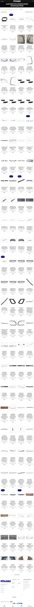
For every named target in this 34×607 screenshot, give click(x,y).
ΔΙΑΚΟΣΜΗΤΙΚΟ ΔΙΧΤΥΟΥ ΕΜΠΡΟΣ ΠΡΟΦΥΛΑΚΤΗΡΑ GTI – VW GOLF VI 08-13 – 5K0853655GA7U (21, 353)
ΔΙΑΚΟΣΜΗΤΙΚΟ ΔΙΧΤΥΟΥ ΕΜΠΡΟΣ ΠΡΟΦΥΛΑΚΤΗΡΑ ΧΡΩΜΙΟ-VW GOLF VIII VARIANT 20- (30, 374)
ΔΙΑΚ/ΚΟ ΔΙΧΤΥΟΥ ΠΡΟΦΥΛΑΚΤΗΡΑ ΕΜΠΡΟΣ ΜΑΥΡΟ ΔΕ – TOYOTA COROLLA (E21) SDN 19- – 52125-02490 (29, 47)
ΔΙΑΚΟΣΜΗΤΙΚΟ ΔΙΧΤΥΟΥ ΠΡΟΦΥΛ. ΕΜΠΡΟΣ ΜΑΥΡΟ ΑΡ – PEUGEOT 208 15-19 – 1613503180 (30, 503)
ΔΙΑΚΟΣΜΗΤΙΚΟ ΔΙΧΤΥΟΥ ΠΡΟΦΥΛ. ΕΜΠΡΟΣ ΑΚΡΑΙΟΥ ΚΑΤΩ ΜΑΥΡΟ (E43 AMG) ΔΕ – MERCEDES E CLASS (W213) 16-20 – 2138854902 (21, 482)
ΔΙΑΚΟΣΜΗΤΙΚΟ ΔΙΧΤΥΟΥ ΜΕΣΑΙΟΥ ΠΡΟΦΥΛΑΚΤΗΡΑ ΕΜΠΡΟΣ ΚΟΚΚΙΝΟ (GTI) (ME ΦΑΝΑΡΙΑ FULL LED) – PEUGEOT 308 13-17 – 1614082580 (4, 416)
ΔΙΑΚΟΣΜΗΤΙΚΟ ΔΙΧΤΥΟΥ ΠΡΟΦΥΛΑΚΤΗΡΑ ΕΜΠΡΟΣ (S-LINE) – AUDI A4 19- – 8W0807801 (29, 331)
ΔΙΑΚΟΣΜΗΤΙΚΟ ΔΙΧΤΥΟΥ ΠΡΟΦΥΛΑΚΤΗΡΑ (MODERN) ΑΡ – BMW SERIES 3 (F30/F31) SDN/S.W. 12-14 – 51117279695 (21, 524)
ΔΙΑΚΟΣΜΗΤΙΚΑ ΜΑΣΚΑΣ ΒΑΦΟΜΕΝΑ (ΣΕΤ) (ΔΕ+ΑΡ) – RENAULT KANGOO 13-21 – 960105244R (4, 149)
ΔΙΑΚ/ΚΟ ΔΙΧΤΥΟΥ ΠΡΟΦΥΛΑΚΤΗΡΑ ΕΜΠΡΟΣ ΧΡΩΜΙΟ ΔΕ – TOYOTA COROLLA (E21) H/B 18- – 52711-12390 (4, 89)
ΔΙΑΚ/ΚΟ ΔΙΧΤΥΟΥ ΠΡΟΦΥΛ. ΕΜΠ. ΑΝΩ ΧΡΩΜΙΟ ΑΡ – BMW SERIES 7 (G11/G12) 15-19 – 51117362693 (13, 27)
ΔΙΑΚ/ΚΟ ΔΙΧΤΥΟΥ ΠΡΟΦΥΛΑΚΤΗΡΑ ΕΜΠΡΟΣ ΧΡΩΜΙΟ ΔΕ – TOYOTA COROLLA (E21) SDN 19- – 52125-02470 (13, 89)
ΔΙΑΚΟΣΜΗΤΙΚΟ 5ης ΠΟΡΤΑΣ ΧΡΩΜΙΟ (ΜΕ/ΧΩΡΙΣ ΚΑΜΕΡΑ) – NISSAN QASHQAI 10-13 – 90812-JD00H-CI (29, 228)
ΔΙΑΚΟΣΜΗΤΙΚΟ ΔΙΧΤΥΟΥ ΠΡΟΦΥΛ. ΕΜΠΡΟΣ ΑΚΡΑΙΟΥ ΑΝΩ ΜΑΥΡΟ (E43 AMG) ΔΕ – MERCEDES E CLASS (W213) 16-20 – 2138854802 (4, 482)
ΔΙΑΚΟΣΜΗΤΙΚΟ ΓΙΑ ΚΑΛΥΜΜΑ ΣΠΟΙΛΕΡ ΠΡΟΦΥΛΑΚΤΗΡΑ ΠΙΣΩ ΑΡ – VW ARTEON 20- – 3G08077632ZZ (13, 269)
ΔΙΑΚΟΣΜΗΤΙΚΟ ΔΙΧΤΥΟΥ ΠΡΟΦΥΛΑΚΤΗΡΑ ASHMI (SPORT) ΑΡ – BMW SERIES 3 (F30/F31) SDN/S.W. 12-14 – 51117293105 (4, 588)
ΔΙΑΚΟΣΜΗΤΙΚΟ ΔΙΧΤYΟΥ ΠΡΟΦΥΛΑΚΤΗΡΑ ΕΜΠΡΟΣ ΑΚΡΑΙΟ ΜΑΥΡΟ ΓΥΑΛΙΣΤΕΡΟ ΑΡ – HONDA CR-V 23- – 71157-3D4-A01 (12, 310)
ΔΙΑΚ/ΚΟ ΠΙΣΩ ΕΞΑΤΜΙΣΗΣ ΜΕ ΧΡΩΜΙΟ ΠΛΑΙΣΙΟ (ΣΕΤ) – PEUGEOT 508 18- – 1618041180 (21, 89)
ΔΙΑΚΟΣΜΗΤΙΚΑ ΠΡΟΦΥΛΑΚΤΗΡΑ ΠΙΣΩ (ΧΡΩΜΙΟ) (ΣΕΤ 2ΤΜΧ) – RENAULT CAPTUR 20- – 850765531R (4, 169)
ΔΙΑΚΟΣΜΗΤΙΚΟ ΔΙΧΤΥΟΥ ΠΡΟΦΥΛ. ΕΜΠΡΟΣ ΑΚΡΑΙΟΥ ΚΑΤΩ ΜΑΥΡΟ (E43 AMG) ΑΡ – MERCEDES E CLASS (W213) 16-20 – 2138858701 (13, 482)
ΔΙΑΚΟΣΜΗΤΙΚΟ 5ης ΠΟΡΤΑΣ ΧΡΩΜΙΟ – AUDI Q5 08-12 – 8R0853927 (13, 227)
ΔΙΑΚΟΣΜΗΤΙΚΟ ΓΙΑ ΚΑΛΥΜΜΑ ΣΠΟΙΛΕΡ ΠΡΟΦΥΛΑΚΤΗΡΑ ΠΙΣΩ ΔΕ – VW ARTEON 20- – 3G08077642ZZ (21, 269)
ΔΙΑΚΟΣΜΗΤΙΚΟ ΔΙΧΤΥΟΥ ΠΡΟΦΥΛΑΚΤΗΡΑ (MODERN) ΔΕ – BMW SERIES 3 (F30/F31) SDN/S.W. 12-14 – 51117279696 (29, 524)
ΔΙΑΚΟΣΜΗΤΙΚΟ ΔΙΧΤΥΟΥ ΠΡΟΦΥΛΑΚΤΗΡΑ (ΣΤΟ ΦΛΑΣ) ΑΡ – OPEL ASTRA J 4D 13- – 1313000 (4, 566)
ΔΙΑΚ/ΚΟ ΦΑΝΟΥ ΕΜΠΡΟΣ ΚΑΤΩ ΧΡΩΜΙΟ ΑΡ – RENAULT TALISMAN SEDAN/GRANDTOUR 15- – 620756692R (4, 129)
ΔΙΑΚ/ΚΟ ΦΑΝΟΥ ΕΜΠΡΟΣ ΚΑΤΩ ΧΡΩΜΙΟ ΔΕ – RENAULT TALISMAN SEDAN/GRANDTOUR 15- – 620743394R (12, 129)
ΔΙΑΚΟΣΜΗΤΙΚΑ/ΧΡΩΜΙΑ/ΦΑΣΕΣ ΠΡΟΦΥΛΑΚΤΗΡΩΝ (4, 28)
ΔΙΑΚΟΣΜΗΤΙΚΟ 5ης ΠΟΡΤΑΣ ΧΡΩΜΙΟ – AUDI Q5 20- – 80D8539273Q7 (21, 227)
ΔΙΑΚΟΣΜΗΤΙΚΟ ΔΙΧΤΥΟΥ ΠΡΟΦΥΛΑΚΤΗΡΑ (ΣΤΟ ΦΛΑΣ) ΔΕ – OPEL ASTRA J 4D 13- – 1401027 (12, 566)
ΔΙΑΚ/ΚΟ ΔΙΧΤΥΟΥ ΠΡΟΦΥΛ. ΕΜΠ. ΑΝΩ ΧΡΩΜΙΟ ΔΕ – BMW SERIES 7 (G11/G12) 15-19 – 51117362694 (21, 27)
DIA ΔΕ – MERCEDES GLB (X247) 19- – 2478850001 (4, 26)
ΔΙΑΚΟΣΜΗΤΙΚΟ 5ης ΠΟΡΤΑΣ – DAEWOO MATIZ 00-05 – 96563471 (21, 188)
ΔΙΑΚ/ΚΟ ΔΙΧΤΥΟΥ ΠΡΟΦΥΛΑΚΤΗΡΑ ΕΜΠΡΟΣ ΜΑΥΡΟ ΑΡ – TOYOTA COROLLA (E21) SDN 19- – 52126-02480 (21, 47)
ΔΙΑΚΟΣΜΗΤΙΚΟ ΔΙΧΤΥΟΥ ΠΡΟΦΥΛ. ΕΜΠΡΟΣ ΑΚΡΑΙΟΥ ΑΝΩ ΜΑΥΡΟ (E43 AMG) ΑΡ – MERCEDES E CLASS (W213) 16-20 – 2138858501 (29, 460)
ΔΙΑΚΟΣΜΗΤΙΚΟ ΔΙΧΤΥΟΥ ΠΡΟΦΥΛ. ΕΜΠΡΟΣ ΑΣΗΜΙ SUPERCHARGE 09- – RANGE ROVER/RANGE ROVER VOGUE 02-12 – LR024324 (30, 482)
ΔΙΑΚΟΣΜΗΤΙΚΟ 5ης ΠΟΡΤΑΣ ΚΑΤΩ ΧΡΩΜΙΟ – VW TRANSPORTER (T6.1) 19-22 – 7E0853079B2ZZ (21, 208)
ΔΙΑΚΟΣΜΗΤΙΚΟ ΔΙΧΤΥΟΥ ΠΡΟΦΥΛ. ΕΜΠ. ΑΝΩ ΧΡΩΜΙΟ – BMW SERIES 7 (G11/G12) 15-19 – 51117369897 (21, 416)
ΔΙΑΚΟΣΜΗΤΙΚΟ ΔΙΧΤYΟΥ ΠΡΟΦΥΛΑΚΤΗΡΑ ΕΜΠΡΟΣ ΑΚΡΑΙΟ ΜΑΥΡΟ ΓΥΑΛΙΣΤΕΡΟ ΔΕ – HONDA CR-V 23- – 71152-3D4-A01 (21, 310)
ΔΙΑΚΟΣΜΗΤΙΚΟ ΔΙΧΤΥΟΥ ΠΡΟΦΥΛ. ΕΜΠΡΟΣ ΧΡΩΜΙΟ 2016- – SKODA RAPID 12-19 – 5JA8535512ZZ (13, 524)
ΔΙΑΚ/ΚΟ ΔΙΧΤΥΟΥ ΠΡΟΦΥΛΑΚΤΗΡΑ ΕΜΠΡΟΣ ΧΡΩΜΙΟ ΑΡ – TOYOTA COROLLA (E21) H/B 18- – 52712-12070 (21, 68)
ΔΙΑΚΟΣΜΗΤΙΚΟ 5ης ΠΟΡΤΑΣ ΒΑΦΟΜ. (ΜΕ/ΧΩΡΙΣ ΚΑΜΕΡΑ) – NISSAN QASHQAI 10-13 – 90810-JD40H (4, 208)
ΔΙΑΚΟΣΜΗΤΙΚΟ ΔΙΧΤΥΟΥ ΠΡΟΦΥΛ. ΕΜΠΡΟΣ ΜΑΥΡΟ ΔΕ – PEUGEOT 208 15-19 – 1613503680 (4, 524)
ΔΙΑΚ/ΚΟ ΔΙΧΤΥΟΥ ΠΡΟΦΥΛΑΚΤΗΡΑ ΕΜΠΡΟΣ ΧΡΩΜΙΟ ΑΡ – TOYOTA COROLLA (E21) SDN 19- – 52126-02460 (29, 68)
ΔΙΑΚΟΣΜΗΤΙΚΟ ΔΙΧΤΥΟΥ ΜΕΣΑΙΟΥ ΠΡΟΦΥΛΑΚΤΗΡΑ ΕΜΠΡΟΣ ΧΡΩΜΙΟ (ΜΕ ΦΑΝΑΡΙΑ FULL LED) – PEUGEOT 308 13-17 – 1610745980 (13, 416)
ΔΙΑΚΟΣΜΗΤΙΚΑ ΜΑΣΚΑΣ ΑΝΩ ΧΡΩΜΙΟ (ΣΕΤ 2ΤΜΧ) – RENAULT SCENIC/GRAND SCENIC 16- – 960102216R (21, 129)
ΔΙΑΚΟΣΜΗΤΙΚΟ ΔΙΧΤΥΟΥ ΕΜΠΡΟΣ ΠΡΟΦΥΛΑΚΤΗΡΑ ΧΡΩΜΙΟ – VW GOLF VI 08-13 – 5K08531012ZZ (29, 353)
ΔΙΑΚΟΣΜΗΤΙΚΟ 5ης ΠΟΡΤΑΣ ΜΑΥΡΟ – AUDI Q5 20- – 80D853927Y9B (4, 227)
